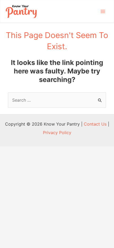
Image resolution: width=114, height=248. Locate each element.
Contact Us (95, 124)
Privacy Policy (57, 132)
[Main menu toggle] (103, 11)
